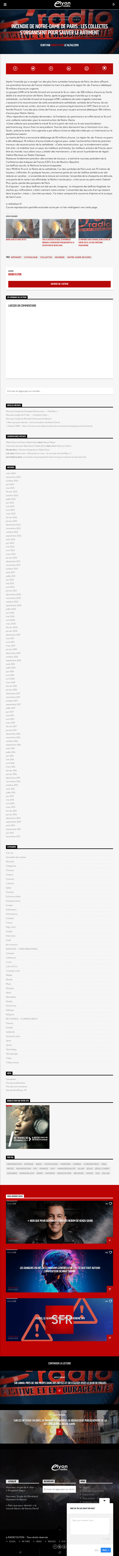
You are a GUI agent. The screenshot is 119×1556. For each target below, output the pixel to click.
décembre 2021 (13, 561)
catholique (30, 257)
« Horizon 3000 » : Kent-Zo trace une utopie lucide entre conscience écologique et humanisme (49, 426)
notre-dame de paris (79, 257)
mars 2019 (10, 645)
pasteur (50, 1173)
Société (76, 19)
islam (81, 1168)
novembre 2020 (13, 598)
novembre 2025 (13, 477)
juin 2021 (10, 579)
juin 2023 (10, 502)
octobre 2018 (12, 656)
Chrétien (66, 1164)
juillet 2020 (11, 609)
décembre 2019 (13, 634)
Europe (9, 905)
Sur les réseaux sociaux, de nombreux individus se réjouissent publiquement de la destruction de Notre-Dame (58, 242)
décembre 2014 (13, 818)
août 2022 (10, 539)
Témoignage (12, 1053)
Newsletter (11, 997)
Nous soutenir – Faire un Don (96, 1498)
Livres (8, 962)
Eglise (42, 19)
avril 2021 (10, 587)
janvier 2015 (11, 814)
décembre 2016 (13, 733)
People (9, 1001)
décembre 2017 (13, 693)
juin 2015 (10, 796)
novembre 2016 (13, 737)
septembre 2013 (13, 829)
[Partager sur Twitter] (33, 68)
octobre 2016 (12, 741)
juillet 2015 (10, 792)
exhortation (23, 1168)
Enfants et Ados (13, 896)
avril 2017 (10, 719)
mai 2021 (10, 583)
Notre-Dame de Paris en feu (16, 239)
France (52, 19)
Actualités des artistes (16, 857)
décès (10, 1168)
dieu (104, 1164)
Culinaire (10, 883)
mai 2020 (10, 616)
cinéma (77, 1164)
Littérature (11, 957)
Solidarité (10, 1032)
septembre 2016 (13, 744)
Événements (88, 1494)
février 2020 (11, 627)
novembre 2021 (13, 565)
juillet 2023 (11, 499)
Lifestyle (10, 953)
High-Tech (11, 927)
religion (79, 1173)
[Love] (104, 68)
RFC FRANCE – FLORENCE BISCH (21, 1018)
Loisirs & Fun (11, 966)
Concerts (10, 879)
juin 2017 (10, 712)
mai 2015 (10, 799)
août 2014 (10, 825)
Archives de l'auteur (59, 284)
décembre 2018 (13, 653)
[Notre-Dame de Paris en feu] (22, 228)
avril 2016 (10, 763)
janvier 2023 (11, 521)
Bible (39, 1164)
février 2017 (11, 726)
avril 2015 (10, 803)
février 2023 (11, 517)
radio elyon (64, 1173)
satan (89, 1173)
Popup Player (49, 442)
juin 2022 (10, 543)
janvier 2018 (11, 689)
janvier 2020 (11, 631)
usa (98, 1173)
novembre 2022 (13, 528)
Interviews (10, 935)
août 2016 (10, 748)
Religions (64, 19)
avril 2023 (10, 510)
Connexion (11, 1079)
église (105, 1173)
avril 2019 (10, 642)
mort (40, 1173)
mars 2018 (10, 682)
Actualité (12, 1481)
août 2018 (10, 664)
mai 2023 (10, 506)
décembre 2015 (13, 777)
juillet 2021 (10, 576)
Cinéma (9, 874)
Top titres (26, 1541)
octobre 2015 (12, 785)
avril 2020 (10, 620)
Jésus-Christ (102, 1168)
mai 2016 (10, 759)
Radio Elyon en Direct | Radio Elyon (22, 442)
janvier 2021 (11, 590)
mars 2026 (11, 473)
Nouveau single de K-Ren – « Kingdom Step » (27, 415)
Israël (8, 940)
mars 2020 (11, 623)
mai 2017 (10, 715)
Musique (10, 988)
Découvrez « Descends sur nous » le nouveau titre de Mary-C (43, 453)
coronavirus (91, 1164)
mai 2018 (10, 675)
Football (9, 918)
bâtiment (16, 257)
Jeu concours (11, 944)
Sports (9, 1045)
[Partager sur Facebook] (15, 68)
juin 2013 (10, 833)
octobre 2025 (12, 480)
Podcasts (52, 1541)
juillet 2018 (10, 667)
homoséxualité (66, 1168)
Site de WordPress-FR (16, 1090)
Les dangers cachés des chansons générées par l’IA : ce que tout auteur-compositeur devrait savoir (60, 1269)
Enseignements (13, 901)
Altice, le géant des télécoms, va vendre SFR (60, 1318)
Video (9, 1058)
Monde (9, 979)
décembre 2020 (13, 594)
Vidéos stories (12, 1062)
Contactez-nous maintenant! (96, 1502)
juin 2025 (10, 484)
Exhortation (11, 909)
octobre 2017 (12, 700)
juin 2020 (10, 612)
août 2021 (10, 572)
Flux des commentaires (16, 1086)
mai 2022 (10, 546)
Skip (96, 1550)
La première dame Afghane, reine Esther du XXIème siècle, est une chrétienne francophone (94, 242)
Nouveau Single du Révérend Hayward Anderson (29, 418)
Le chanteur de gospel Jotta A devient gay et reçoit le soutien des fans (54, 457)
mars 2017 (10, 722)
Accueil (86, 1487)
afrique (28, 1164)
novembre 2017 (13, 697)
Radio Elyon (57, 45)
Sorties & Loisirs (13, 1036)
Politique (10, 1010)
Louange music (13, 970)
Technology (11, 1049)
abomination (14, 1164)
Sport (8, 1040)
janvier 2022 (11, 557)
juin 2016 (10, 755)
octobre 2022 (12, 532)
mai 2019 (10, 638)
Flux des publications (15, 1083)
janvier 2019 (11, 649)
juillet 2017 (10, 708)
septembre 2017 (13, 704)
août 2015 (10, 789)
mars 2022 (11, 554)
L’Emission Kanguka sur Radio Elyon (33, 449)
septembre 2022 (13, 535)
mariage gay (27, 1173)
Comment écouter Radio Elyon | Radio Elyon (26, 446)
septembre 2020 (13, 605)
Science (9, 1023)
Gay (53, 1168)
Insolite (9, 931)
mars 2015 (10, 807)
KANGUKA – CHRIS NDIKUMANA (21, 949)
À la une (9, 852)
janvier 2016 (11, 774)
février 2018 (11, 686)
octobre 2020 (12, 601)
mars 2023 (11, 513)
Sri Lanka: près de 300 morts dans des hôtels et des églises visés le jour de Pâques (60, 1383)
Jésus (90, 1168)
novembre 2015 (13, 781)
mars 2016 (10, 766)
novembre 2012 (13, 836)
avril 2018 (10, 678)
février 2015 (11, 811)
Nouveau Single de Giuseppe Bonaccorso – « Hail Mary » (32, 411)
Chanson (10, 870)
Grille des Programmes (93, 1491)
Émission (10, 892)
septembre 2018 (13, 660)
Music (8, 984)
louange (12, 1173)
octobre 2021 (12, 568)
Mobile (9, 975)
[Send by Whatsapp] (86, 68)
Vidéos (39, 1541)
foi (35, 1168)
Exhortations (11, 914)
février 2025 (11, 491)
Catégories (11, 866)
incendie (60, 257)
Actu (64, 1541)
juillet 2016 (10, 752)
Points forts (11, 1005)
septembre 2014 (13, 821)
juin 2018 (10, 671)
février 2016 (11, 770)
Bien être (10, 861)
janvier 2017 (11, 730)
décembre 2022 (13, 524)
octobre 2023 (12, 495)
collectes (46, 257)
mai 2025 (10, 488)
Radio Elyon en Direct (61, 446)
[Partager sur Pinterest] (50, 68)
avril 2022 (10, 550)
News (8, 992)
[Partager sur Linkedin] (68, 68)
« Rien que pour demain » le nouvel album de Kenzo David (33, 422)
